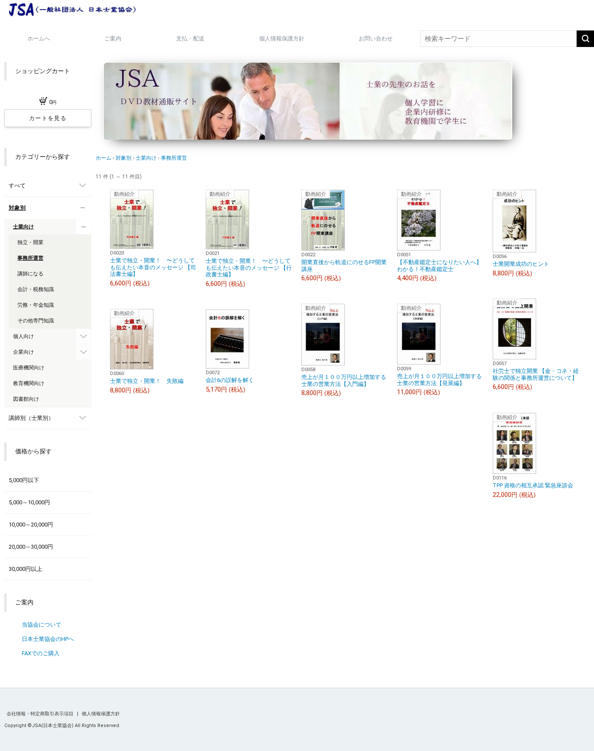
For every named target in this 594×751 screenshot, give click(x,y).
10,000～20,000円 (31, 524)
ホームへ (38, 38)
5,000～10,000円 (29, 502)
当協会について (42, 624)
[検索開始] (585, 38)
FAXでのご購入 (41, 653)
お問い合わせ (376, 38)
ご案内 (112, 38)
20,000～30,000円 (31, 546)
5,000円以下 (24, 480)
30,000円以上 (25, 569)
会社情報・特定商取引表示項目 (41, 714)
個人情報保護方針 (281, 38)
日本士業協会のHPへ (48, 639)
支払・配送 (190, 38)
